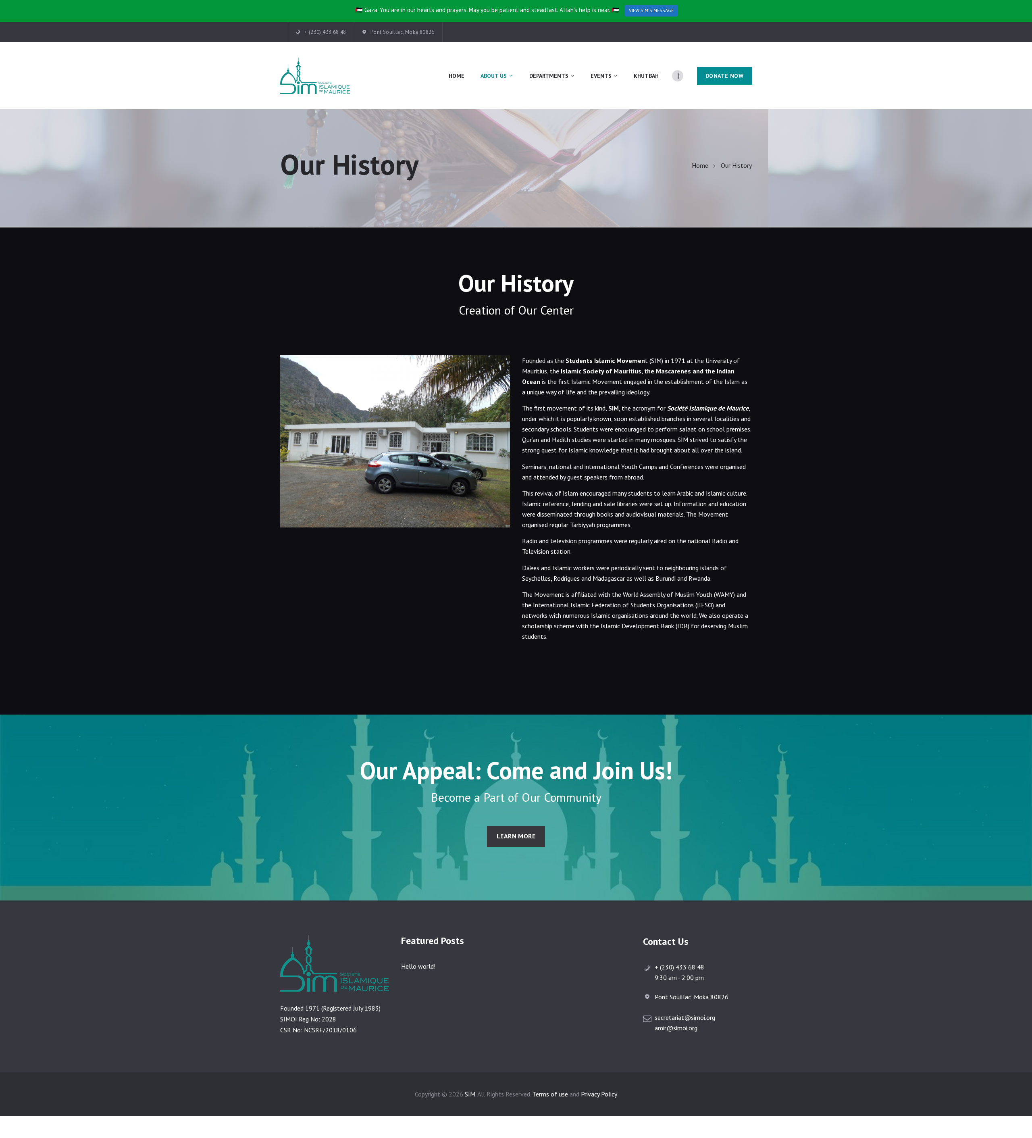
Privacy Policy (599, 1094)
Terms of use (550, 1094)
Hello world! (418, 966)
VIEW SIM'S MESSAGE (651, 10)
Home (700, 165)
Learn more (516, 836)
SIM (470, 1094)
